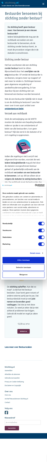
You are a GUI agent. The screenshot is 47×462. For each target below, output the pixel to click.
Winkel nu (23, 331)
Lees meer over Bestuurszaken (18, 347)
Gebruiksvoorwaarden (12, 378)
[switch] (41, 230)
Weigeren (23, 275)
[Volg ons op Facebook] (7, 413)
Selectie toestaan (23, 267)
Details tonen (35, 253)
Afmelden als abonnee (12, 374)
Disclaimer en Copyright (13, 385)
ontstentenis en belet (14, 109)
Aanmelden (8, 370)
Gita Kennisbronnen (22, 6)
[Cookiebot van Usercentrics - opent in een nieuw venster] (34, 185)
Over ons (8, 395)
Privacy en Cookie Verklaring (14, 382)
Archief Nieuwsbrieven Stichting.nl (16, 399)
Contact (7, 402)
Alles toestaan (23, 260)
